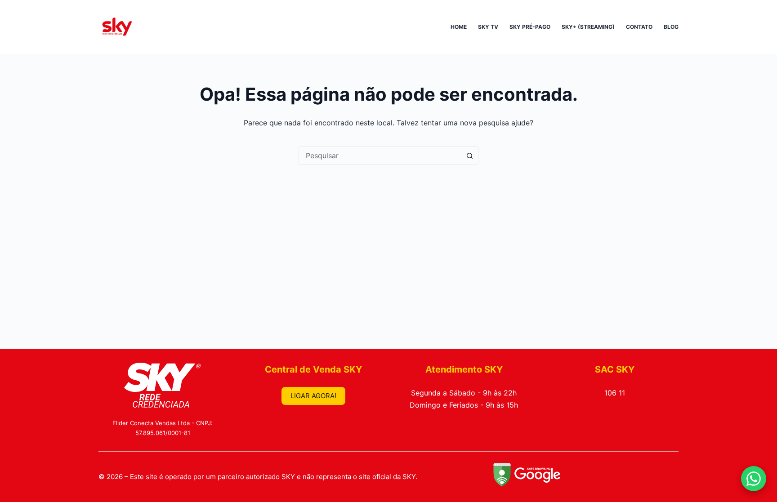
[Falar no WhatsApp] (753, 478)
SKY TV (488, 26)
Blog (671, 26)
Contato (639, 26)
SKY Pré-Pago (529, 26)
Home (459, 26)
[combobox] (380, 155)
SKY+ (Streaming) (588, 26)
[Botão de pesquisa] (469, 155)
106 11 (614, 392)
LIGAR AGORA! (313, 395)
